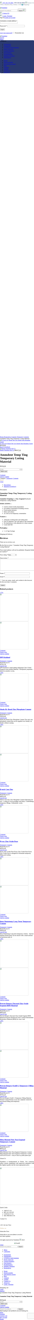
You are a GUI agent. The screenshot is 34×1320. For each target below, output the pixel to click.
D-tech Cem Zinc (6, 789)
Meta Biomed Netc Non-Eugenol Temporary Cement (12, 1141)
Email (2, 577)
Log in (2, 29)
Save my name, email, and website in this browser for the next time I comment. (16, 581)
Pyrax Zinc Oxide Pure (9, 841)
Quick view (3, 652)
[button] (17, 528)
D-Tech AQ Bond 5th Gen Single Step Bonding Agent (16, 443)
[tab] (19, 485)
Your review (4, 558)
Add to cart (4, 471)
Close (1, 482)
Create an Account (9, 17)
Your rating (4, 555)
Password (3, 26)
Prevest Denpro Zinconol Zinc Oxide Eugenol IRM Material (14, 1005)
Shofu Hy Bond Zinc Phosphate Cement (15, 709)
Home (2, 437)
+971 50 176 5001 (7, 3)
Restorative (7, 437)
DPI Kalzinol (5, 657)
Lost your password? (6, 33)
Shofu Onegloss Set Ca (7, 450)
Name (2, 573)
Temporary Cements (23, 437)
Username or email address (8, 21)
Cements (14, 437)
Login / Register (8, 1284)
